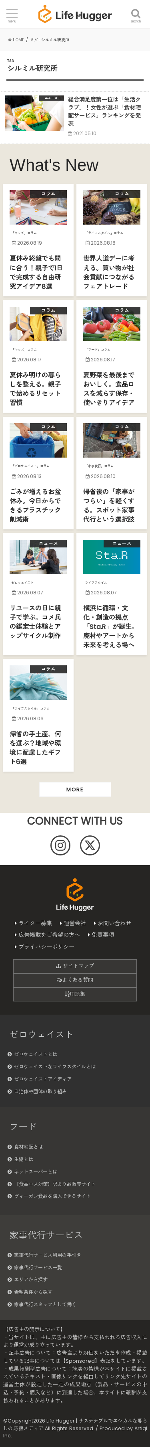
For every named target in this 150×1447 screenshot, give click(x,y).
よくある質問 (77, 980)
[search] (136, 8)
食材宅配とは (28, 1146)
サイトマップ (77, 966)
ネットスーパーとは (35, 1171)
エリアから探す (31, 1279)
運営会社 (75, 923)
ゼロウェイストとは (35, 1054)
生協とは (23, 1159)
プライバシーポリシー (46, 947)
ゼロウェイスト (41, 1034)
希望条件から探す (33, 1292)
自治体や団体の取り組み (40, 1091)
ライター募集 (35, 923)
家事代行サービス (46, 1235)
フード (23, 1127)
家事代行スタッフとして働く (45, 1304)
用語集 (77, 994)
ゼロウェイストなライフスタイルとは (55, 1066)
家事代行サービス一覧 (38, 1267)
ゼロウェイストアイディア (43, 1079)
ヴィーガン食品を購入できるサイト (52, 1196)
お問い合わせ (114, 923)
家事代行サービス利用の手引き (47, 1255)
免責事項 (103, 935)
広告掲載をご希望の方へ (49, 935)
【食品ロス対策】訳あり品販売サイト (55, 1184)
